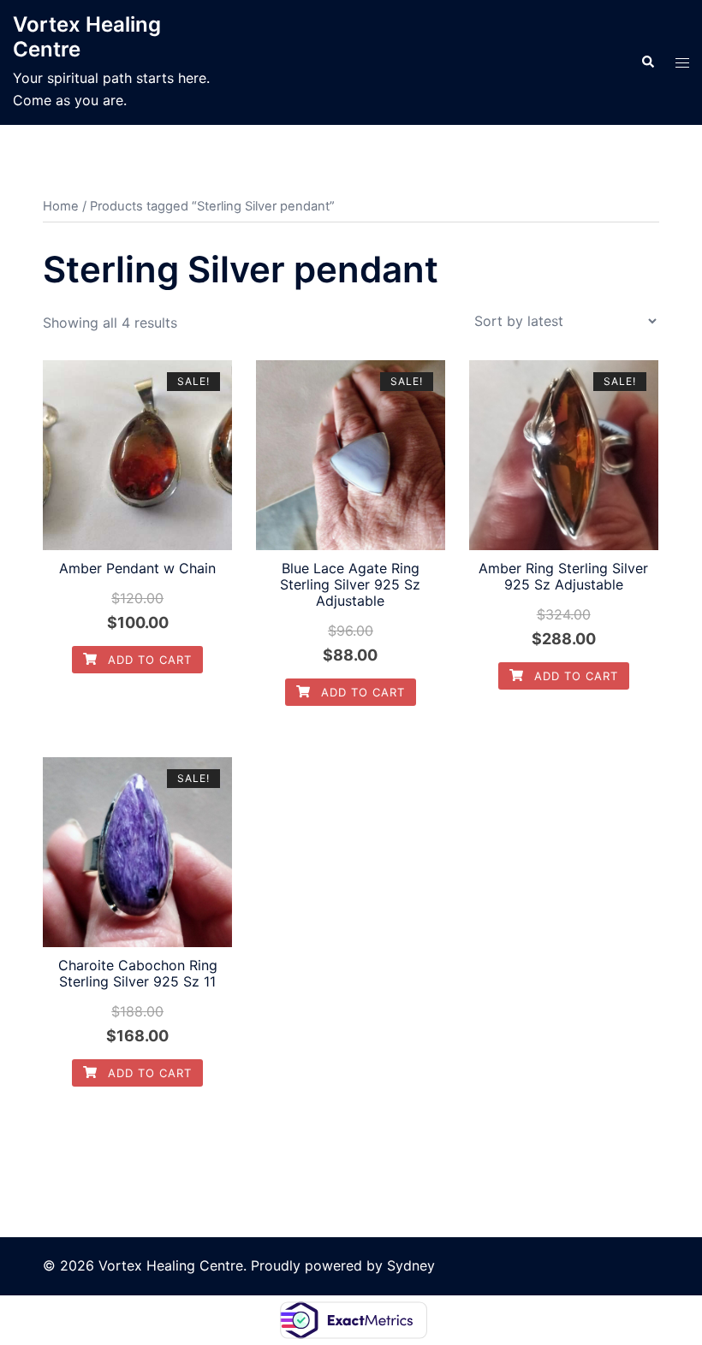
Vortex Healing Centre (87, 37)
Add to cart (148, 660)
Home (61, 206)
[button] (647, 62)
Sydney (411, 1265)
